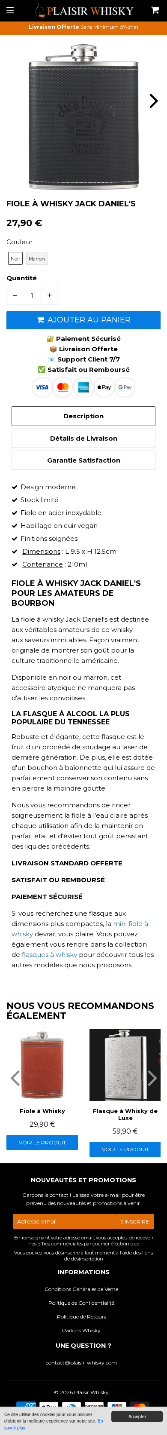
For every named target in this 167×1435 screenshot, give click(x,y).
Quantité (21, 278)
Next (153, 100)
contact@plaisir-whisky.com (81, 1362)
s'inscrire (134, 1221)
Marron (37, 259)
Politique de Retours (81, 1316)
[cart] (155, 10)
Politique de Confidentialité (81, 1303)
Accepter (137, 1416)
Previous (14, 100)
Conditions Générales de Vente (81, 1289)
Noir (15, 259)
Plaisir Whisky (91, 1392)
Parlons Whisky (81, 1330)
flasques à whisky (49, 955)
